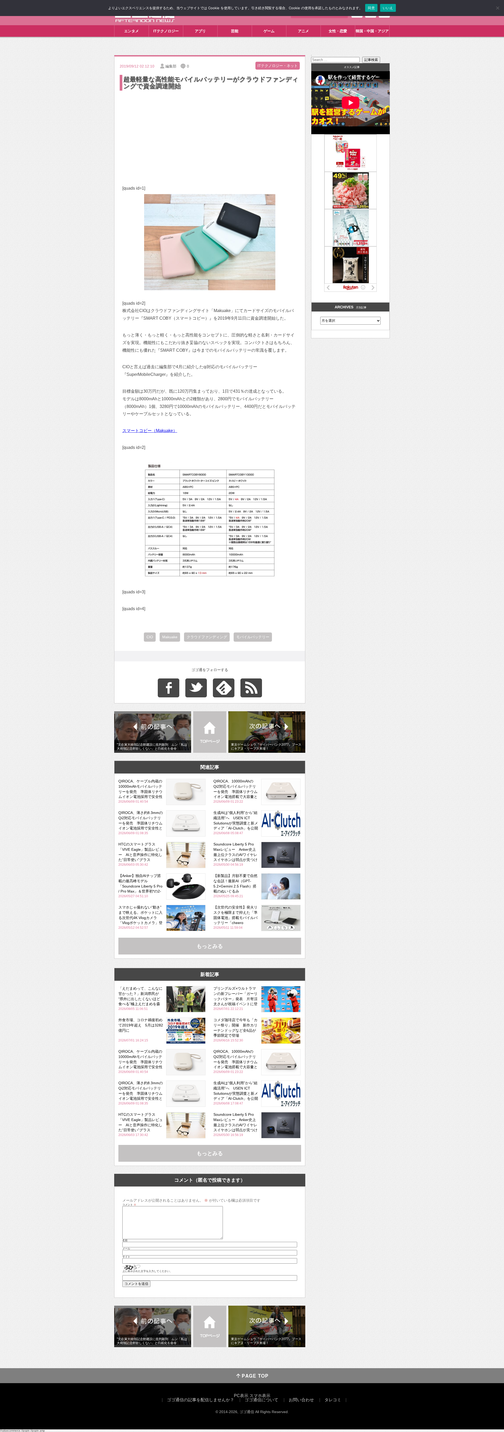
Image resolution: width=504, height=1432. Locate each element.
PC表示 (241, 1395)
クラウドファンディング (207, 637)
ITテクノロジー (166, 31)
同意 (371, 8)
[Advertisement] (209, 131)
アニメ (303, 31)
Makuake (169, 637)
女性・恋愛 (338, 31)
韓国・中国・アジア (372, 31)
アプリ (200, 31)
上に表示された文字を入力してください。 (147, 1271)
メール (126, 1248)
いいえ (388, 8)
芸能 (234, 31)
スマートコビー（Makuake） (149, 430)
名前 (125, 1240)
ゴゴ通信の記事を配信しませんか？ (200, 1400)
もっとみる (210, 946)
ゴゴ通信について (261, 1400)
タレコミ (332, 1400)
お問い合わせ (301, 1400)
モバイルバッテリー (252, 637)
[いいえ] (497, 8)
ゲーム (269, 31)
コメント (129, 1204)
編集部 (170, 66)
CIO (149, 637)
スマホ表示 (259, 1395)
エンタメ (131, 31)
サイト (126, 1256)
